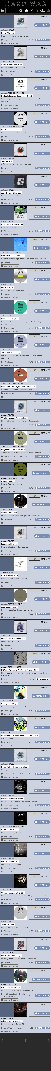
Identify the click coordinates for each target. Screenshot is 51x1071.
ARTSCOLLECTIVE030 (14, 383)
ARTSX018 (9, 1018)
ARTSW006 (10, 221)
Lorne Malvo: (6, 767)
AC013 (8, 350)
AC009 (8, 316)
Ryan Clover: (6, 224)
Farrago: (4, 704)
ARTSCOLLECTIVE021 (14, 446)
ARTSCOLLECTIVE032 (14, 93)
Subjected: (5, 449)
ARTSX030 (9, 30)
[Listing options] (26, 10)
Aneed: (4, 193)
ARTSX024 (9, 635)
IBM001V (9, 572)
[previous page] (2, 1041)
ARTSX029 (9, 61)
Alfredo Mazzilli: (8, 1021)
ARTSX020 (9, 795)
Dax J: (3, 287)
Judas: (4, 924)
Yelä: (3, 161)
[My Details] (43, 10)
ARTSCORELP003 (12, 253)
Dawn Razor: (6, 638)
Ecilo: (3, 861)
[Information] (32, 10)
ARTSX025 (9, 541)
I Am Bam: (5, 575)
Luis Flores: (5, 386)
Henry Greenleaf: (8, 956)
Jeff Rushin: (6, 353)
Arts (3, 30)
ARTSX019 (9, 953)
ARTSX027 (9, 190)
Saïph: (3, 64)
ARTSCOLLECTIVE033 (14, 827)
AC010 (8, 921)
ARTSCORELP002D (13, 667)
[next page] (48, 1041)
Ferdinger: (5, 544)
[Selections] (2, 10)
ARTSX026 (9, 415)
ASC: (3, 607)
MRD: (3, 987)
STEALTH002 (10, 732)
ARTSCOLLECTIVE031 (14, 478)
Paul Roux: (5, 830)
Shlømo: (4, 319)
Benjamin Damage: (8, 96)
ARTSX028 (9, 158)
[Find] (21, 10)
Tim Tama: (5, 130)
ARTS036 (9, 701)
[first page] (25, 1041)
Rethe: (4, 33)
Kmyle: (4, 481)
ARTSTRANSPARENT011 (15, 604)
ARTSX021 (9, 890)
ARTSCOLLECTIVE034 (14, 127)
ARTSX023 (9, 764)
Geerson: (5, 798)
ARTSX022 (9, 858)
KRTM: (4, 670)
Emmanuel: (5, 256)
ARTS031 (9, 509)
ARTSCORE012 (11, 984)
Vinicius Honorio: (8, 418)
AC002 (8, 284)
